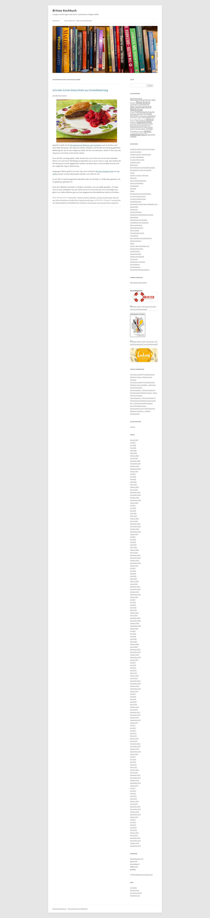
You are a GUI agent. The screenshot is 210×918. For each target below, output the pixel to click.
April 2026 (133, 450)
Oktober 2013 (134, 843)
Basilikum (133, 103)
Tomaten (134, 131)
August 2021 (134, 597)
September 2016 (135, 752)
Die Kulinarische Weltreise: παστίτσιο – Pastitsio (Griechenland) (142, 411)
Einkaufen (133, 178)
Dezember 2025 (135, 461)
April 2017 (133, 733)
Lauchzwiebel (146, 117)
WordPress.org (135, 896)
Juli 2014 (132, 820)
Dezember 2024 (135, 492)
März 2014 (133, 830)
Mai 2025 (133, 479)
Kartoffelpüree (143, 116)
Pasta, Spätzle (134, 230)
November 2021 (135, 589)
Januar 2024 (134, 521)
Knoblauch (152, 116)
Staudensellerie (140, 129)
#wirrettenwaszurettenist (140, 100)
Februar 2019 (134, 676)
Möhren (133, 122)
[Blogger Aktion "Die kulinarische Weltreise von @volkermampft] (144, 309)
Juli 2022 (132, 568)
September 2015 (135, 783)
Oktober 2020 (134, 623)
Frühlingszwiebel (142, 112)
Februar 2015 (134, 801)
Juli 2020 (132, 631)
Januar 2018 (134, 710)
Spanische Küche (135, 254)
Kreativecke (134, 209)
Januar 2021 (134, 615)
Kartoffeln (134, 116)
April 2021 (133, 608)
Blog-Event (143, 102)
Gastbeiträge (134, 186)
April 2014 (133, 828)
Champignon (134, 105)
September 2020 (135, 626)
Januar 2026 (134, 458)
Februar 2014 (134, 833)
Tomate (149, 128)
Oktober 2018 (134, 686)
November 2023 (135, 526)
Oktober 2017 (134, 718)
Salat (145, 127)
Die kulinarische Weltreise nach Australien (85, 145)
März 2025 (133, 485)
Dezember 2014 (135, 807)
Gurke (151, 112)
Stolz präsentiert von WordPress (78, 909)
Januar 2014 (134, 835)
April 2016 (133, 765)
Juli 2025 (132, 474)
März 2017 (133, 736)
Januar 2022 (134, 584)
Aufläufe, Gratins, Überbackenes (140, 154)
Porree (150, 124)
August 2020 (134, 629)
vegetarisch (114, 203)
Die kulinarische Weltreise (140, 108)
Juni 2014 (133, 822)
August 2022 (134, 566)
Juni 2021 (133, 602)
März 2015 (133, 799)
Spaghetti (150, 127)
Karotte (140, 114)
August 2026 (134, 440)
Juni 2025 (133, 477)
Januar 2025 (134, 490)
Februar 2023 (134, 550)
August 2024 (134, 503)
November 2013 (135, 841)
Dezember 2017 (135, 712)
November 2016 (135, 746)
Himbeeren (83, 203)
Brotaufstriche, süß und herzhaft (140, 170)
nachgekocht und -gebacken (139, 223)
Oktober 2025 (134, 466)
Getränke (133, 189)
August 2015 (134, 786)
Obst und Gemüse (62, 200)
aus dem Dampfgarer (137, 157)
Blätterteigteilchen (61, 203)
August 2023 (134, 534)
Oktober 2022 (134, 560)
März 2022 (133, 579)
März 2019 (133, 673)
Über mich (56, 21)
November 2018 (135, 684)
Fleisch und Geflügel (136, 183)
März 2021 (133, 610)
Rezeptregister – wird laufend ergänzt (78, 21)
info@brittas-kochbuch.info (144, 875)
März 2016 (133, 767)
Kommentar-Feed (136, 893)
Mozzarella (142, 120)
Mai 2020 (133, 636)
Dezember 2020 (135, 618)
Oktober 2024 (134, 498)
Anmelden (133, 888)
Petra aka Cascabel (136, 375)
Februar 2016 (134, 770)
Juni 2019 (133, 665)
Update (140, 132)
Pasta (139, 123)
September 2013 (135, 846)
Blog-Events (134, 165)
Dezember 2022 (135, 555)
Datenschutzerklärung (59, 909)
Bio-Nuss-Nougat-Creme (105, 171)
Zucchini (151, 134)
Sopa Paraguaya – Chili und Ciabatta (142, 390)
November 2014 (135, 809)
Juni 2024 (133, 508)
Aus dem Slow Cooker (137, 160)
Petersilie (145, 124)
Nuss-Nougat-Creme (103, 203)
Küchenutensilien (135, 212)
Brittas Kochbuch (64, 10)
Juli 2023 (132, 537)
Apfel (153, 100)
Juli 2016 (132, 757)
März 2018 (133, 704)
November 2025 (135, 464)
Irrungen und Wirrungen (104, 198)
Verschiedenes (135, 264)
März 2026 (133, 453)
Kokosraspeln (91, 203)
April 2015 (133, 796)
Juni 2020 (133, 634)
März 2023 (133, 547)
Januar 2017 (134, 741)
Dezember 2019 (135, 649)
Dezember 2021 (135, 587)
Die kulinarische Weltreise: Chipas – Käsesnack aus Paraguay (142, 377)
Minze (136, 120)
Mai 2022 (133, 574)
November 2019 (135, 652)
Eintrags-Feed (134, 890)
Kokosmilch (133, 117)
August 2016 (134, 754)
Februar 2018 (134, 707)
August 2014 (134, 817)
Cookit (132, 173)
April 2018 (133, 702)
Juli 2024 (132, 505)
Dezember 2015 (135, 775)
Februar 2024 (134, 519)
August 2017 (134, 723)
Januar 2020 (134, 647)
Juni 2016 (133, 759)
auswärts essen (135, 162)
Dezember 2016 (135, 744)
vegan (147, 131)
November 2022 (135, 558)
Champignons (144, 104)
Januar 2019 (134, 678)
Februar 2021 (134, 613)
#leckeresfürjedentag (136, 98)
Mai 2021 (133, 605)
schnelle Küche (73, 200)
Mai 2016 (133, 762)
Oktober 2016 (134, 749)
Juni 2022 (133, 571)
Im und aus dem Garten (138, 196)
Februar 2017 (134, 739)
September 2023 (135, 532)
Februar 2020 (134, 644)
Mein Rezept (134, 217)
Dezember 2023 (135, 524)
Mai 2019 (133, 668)
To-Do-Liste (134, 259)
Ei (130, 112)
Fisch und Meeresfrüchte (138, 181)
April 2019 (133, 670)
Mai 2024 (133, 511)
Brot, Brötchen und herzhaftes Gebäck (142, 168)
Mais (153, 117)
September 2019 (135, 657)
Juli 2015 (132, 788)
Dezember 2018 (135, 681)
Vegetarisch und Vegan (86, 200)
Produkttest (134, 236)
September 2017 (135, 720)
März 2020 (133, 642)
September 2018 (135, 689)
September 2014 (135, 814)
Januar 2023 (134, 553)
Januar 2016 (134, 773)
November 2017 (135, 715)
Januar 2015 (134, 804)
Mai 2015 (133, 793)
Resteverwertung (136, 127)
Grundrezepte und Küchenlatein (140, 194)
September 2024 (135, 500)
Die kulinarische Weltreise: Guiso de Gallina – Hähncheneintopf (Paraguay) (143, 385)
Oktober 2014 (134, 812)
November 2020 (135, 621)
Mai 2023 (133, 542)
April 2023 (133, 545)
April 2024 (133, 513)
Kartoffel (148, 113)
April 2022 (133, 576)
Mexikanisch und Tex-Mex (138, 220)
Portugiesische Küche (137, 233)
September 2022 (135, 563)
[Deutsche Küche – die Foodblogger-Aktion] (137, 336)
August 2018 (134, 691)
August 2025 (134, 471)
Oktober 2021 (134, 592)
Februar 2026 (134, 456)
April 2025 (133, 482)
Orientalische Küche (136, 228)
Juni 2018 (133, 697)
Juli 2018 (132, 694)
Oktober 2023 (134, 529)
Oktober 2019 (134, 655)
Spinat (132, 129)
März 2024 (133, 516)
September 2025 (135, 469)
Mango (132, 120)
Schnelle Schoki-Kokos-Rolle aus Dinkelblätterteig (80, 90)
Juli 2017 (132, 725)
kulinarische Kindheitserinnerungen (141, 215)
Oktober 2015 (134, 780)
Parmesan (133, 124)
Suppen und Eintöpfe (137, 257)
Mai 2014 (133, 825)
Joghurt (133, 114)
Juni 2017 (133, 728)
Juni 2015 (133, 791)
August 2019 (134, 660)
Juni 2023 (133, 540)
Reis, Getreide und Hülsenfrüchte (140, 125)
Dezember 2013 (135, 838)
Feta (133, 112)
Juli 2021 (132, 600)
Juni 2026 (133, 445)
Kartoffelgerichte (135, 202)
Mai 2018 (133, 699)
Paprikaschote (144, 121)
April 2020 (133, 639)
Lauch (139, 117)
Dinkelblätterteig (73, 203)
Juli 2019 (132, 663)
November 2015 (135, 778)
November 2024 (135, 495)
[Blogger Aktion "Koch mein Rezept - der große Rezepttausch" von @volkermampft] (144, 344)
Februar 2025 (134, 487)
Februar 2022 (134, 581)
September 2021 (135, 594)
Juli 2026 (132, 443)
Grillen (132, 191)
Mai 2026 (133, 448)
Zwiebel (133, 136)
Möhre (150, 119)
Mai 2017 (133, 731)
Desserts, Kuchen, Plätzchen (87, 198)
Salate (132, 244)
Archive (132, 427)
